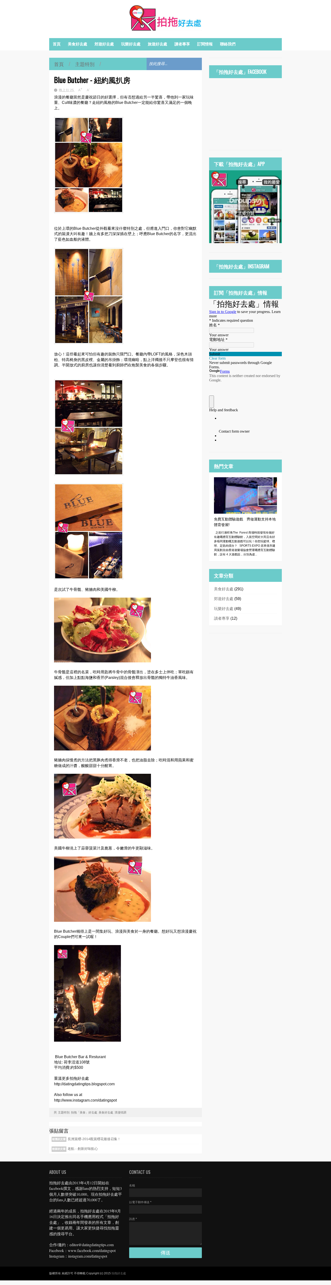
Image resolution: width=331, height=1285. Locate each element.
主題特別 (85, 63)
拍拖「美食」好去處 (84, 1112)
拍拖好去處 (118, 1273)
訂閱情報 (205, 44)
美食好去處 (77, 44)
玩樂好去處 (131, 44)
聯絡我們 (228, 44)
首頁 (57, 44)
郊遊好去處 (104, 44)
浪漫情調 (120, 1112)
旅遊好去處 (157, 44)
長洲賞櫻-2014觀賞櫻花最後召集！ (94, 1139)
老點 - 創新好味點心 (83, 1149)
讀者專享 (182, 44)
